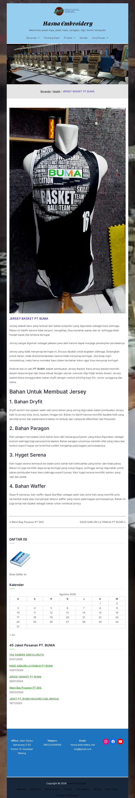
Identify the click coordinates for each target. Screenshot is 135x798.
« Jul (12, 634)
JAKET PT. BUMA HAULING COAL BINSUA (34, 698)
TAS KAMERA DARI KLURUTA (26, 654)
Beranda (31, 37)
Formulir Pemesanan (67, 795)
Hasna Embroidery (67, 23)
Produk (68, 37)
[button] (38, 38)
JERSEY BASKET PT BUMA (25, 676)
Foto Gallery (82, 789)
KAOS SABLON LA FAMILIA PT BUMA (101, 522)
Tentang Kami (52, 37)
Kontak (84, 37)
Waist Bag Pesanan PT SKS (28, 522)
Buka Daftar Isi (18, 574)
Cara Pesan (98, 37)
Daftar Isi (35, 789)
